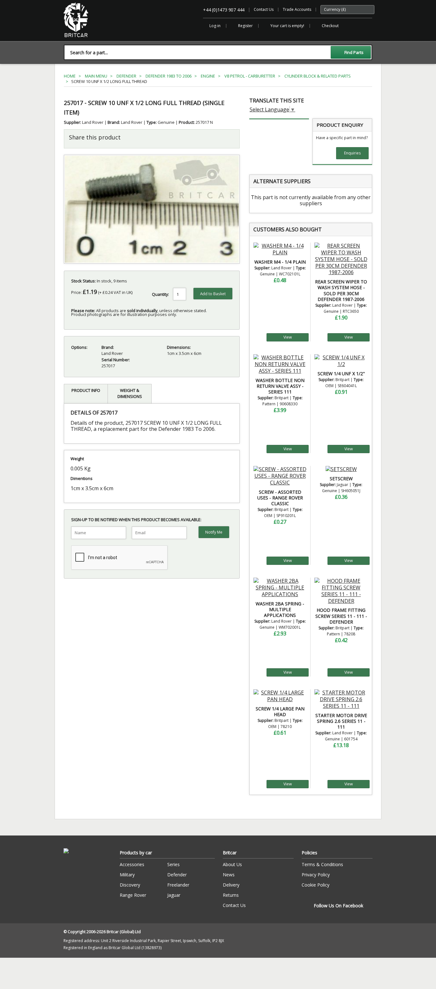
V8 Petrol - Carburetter (249, 76)
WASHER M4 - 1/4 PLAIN (280, 262)
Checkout (330, 25)
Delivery (231, 885)
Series (173, 864)
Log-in (215, 25)
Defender (126, 76)
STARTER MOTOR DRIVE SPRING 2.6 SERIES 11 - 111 (341, 721)
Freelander (178, 885)
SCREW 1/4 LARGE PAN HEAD (280, 711)
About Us (232, 864)
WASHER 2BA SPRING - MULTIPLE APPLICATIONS (280, 609)
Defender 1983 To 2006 (169, 76)
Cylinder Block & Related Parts (317, 76)
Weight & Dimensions (129, 393)
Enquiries (352, 153)
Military (127, 875)
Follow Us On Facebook (338, 906)
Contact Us (264, 9)
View (287, 337)
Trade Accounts (297, 9)
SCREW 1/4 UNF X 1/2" (341, 374)
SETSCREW (341, 479)
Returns (231, 895)
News (229, 875)
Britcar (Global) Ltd (79, 40)
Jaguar (173, 895)
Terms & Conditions (322, 864)
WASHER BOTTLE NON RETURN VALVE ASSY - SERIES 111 (280, 386)
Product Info (85, 390)
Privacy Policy (316, 875)
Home (70, 76)
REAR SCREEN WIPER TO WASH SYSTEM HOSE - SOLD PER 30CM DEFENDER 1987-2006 (341, 290)
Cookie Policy (315, 885)
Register (245, 25)
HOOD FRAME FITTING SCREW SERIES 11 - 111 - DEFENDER (341, 616)
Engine (208, 76)
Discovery (130, 885)
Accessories (132, 864)
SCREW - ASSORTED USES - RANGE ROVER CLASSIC (280, 497)
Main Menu (96, 76)
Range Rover (133, 895)
